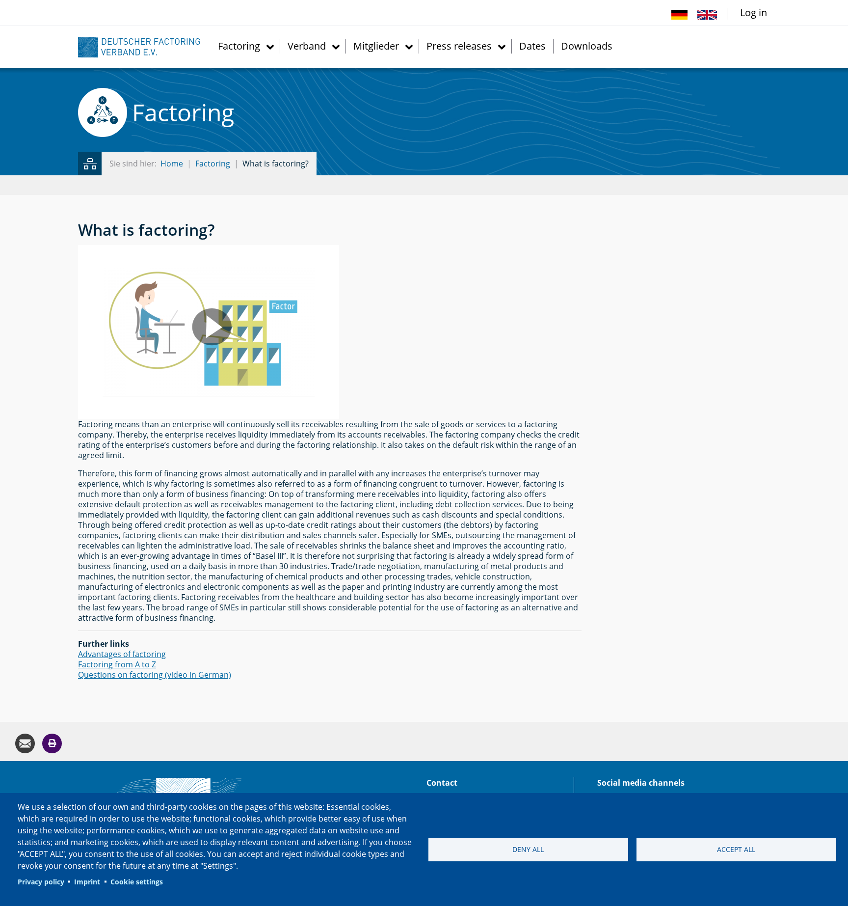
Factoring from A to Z (117, 664)
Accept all (736, 849)
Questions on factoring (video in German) (154, 674)
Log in (753, 12)
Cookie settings (136, 881)
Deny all (528, 849)
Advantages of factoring (122, 654)
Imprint (87, 881)
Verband (307, 45)
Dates (532, 45)
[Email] (25, 743)
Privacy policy (41, 881)
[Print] (52, 743)
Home (171, 163)
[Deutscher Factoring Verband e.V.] (144, 47)
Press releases (459, 45)
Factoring (239, 45)
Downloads (586, 45)
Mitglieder (376, 45)
